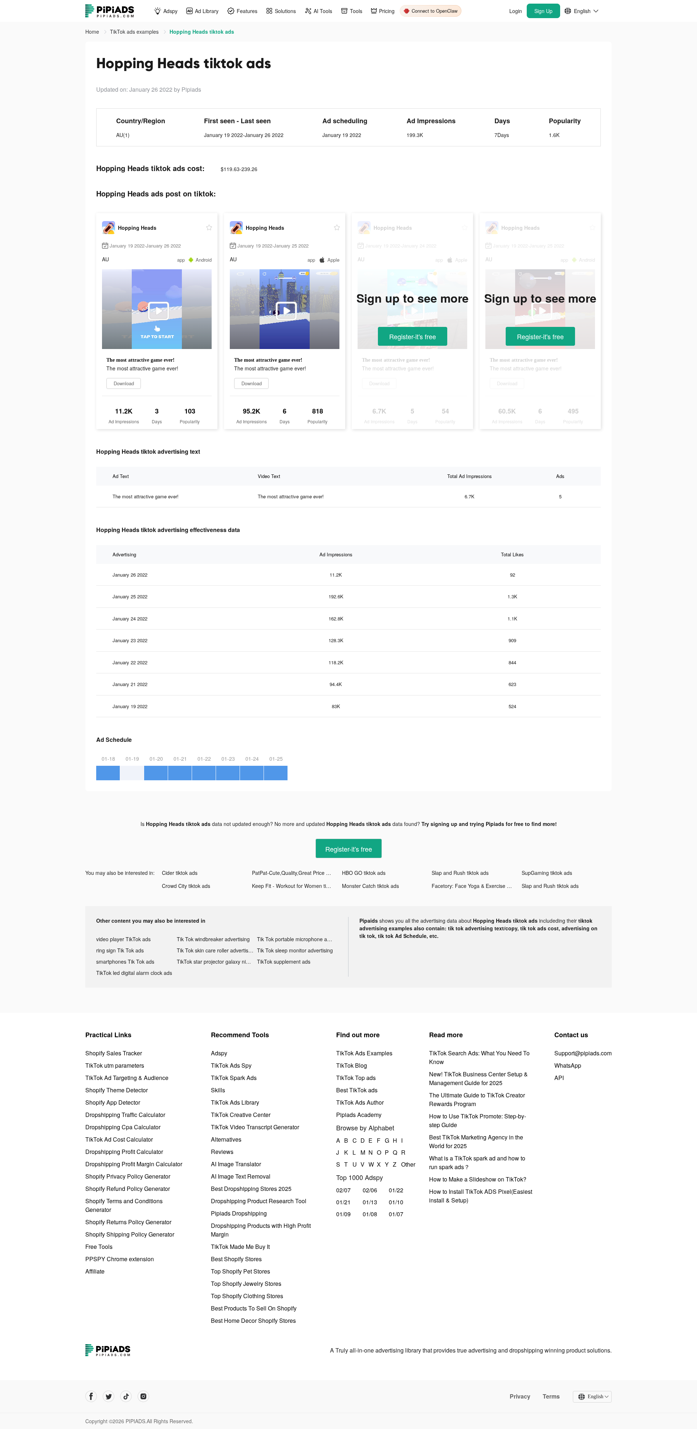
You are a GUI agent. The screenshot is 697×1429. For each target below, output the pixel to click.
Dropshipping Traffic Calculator (125, 1114)
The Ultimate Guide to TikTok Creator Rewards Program (477, 1099)
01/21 (343, 1202)
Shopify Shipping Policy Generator (129, 1234)
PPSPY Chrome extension (119, 1259)
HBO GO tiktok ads (364, 872)
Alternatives (226, 1139)
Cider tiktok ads (179, 872)
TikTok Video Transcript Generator (255, 1127)
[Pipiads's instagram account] (143, 1396)
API (559, 1077)
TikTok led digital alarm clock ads (134, 972)
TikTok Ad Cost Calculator (119, 1139)
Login (515, 10)
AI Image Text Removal (240, 1176)
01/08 (370, 1214)
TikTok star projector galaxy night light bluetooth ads (217, 961)
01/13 (370, 1202)
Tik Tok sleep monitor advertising (295, 950)
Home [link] (93, 31)
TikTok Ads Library (235, 1102)
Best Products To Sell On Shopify (254, 1308)
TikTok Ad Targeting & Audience (126, 1077)
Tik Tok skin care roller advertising (216, 950)
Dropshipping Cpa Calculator (122, 1127)
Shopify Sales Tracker (113, 1053)
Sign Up (543, 10)
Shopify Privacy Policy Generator (127, 1176)
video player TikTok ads (123, 939)
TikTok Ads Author (360, 1102)
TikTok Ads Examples (364, 1053)
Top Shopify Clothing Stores (247, 1296)
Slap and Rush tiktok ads (460, 872)
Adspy (219, 1053)
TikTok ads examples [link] (135, 31)
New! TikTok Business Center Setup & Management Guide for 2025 (478, 1078)
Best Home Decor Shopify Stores (253, 1320)
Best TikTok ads (357, 1090)
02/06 (370, 1190)
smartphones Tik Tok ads (125, 961)
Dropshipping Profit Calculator (124, 1151)
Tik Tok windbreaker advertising (213, 939)
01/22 (396, 1190)
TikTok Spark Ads (234, 1077)
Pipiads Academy (359, 1114)
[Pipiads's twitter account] (108, 1396)
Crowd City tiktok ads (186, 885)
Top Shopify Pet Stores (240, 1271)
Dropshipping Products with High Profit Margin (261, 1229)
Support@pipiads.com (583, 1053)
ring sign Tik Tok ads (120, 950)
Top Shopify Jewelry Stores (246, 1283)
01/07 (396, 1214)
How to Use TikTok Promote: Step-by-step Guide (477, 1120)
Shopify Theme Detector (116, 1090)
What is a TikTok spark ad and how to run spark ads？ (477, 1162)
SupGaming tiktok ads (547, 872)
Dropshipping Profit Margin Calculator (133, 1164)
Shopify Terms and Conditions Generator (124, 1205)
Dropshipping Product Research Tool (258, 1201)
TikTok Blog (351, 1065)
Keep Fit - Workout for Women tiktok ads (297, 885)
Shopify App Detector (112, 1102)
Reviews (222, 1151)
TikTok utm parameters (114, 1065)
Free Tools (99, 1246)
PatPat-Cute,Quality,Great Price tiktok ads (297, 872)
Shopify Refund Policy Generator (127, 1188)
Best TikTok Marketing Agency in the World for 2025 (476, 1141)
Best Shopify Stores (236, 1259)
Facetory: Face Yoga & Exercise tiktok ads (477, 885)
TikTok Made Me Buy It (240, 1246)
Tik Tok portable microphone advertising (297, 939)
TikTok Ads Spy (231, 1065)
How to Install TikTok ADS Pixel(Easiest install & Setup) (480, 1195)
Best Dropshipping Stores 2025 (251, 1188)
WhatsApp (567, 1065)
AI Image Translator (236, 1164)
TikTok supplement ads (283, 961)
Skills (218, 1090)
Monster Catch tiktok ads (370, 885)
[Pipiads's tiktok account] (126, 1396)
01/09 (343, 1214)
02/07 (343, 1190)
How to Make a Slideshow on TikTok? (477, 1179)
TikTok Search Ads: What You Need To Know (479, 1057)
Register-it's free (412, 336)
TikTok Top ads (356, 1077)
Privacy (520, 1396)
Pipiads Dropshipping (239, 1213)
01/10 (396, 1202)
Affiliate (95, 1271)
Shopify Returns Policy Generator (128, 1222)
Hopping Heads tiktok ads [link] (202, 31)
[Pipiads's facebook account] (91, 1396)
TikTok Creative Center (240, 1114)
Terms (551, 1396)
